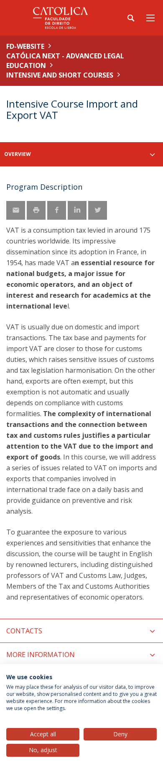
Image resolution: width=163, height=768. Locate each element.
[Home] (58, 17)
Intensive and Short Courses (59, 75)
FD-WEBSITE (25, 46)
